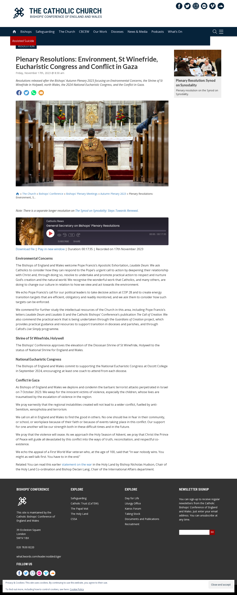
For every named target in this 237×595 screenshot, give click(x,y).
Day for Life (132, 498)
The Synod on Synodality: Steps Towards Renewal (106, 211)
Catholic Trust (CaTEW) (85, 503)
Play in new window (51, 249)
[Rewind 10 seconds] (65, 235)
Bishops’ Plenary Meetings (82, 193)
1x (71, 235)
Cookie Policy (77, 589)
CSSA (74, 519)
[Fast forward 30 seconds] (78, 235)
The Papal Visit (79, 508)
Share (76, 241)
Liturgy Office (133, 503)
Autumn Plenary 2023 (113, 193)
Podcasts (157, 32)
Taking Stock (132, 513)
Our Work (100, 32)
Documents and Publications (142, 519)
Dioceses (117, 32)
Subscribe (63, 241)
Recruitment (132, 524)
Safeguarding (45, 32)
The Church (67, 32)
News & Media (137, 32)
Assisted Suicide (23, 41)
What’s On (175, 32)
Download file (25, 249)
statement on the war (77, 464)
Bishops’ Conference (51, 193)
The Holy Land (79, 513)
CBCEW (84, 32)
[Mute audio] (59, 235)
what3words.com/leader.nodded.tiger (38, 556)
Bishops (26, 32)
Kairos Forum (133, 508)
